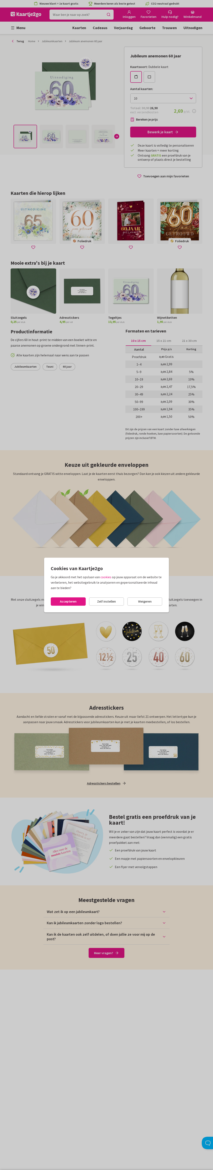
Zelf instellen (106, 601)
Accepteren (68, 601)
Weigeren (145, 601)
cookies (105, 577)
